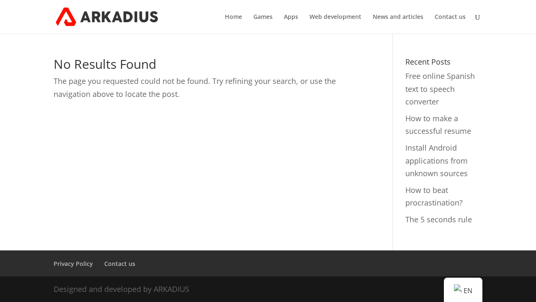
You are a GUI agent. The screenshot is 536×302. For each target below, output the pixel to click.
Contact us (450, 17)
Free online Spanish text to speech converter (440, 89)
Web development (335, 17)
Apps (291, 17)
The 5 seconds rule (438, 219)
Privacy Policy (73, 264)
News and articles (398, 17)
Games (263, 17)
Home (233, 17)
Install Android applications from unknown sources (436, 160)
